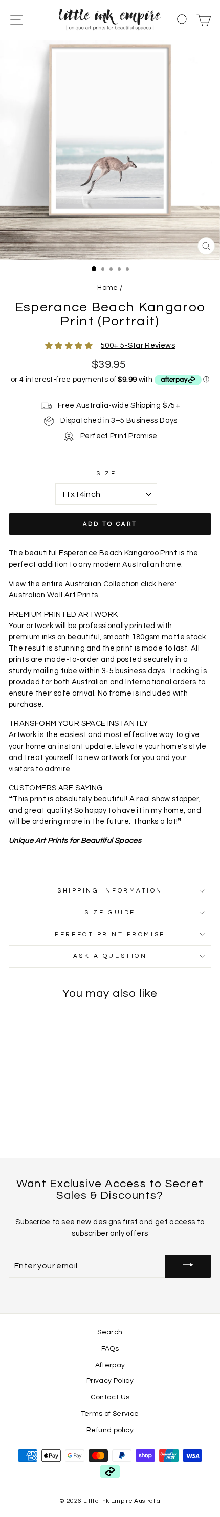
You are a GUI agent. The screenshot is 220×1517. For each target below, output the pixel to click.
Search (109, 1332)
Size (106, 473)
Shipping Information (110, 890)
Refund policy (110, 1430)
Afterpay (110, 1365)
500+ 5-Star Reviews (138, 345)
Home (107, 288)
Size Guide (109, 912)
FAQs (110, 1348)
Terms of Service (110, 1413)
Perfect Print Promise (110, 934)
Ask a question (110, 956)
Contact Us (110, 1397)
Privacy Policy (110, 1381)
